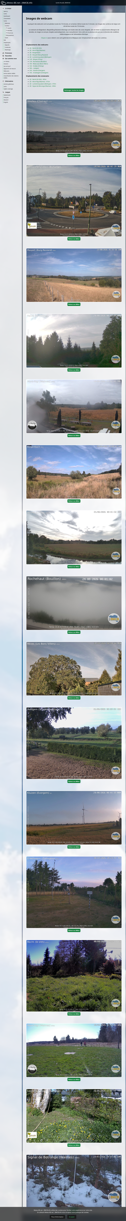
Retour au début (74, 155)
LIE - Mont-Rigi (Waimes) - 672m (39, 82)
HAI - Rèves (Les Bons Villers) (38, 64)
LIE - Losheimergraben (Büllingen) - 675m (42, 84)
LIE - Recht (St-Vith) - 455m (37, 79)
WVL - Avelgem (34, 68)
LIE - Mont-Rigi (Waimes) (37, 50)
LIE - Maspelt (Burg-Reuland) (38, 55)
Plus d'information (57, 1217)
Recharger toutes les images (74, 90)
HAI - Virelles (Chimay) (36, 66)
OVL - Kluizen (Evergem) (37, 70)
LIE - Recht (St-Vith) (35, 48)
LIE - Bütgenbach (34, 53)
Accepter (72, 1217)
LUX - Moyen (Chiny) (35, 59)
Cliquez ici (44, 38)
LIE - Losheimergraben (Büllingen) (40, 57)
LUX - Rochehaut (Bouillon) (38, 61)
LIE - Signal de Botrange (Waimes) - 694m (42, 86)
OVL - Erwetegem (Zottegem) (38, 73)
